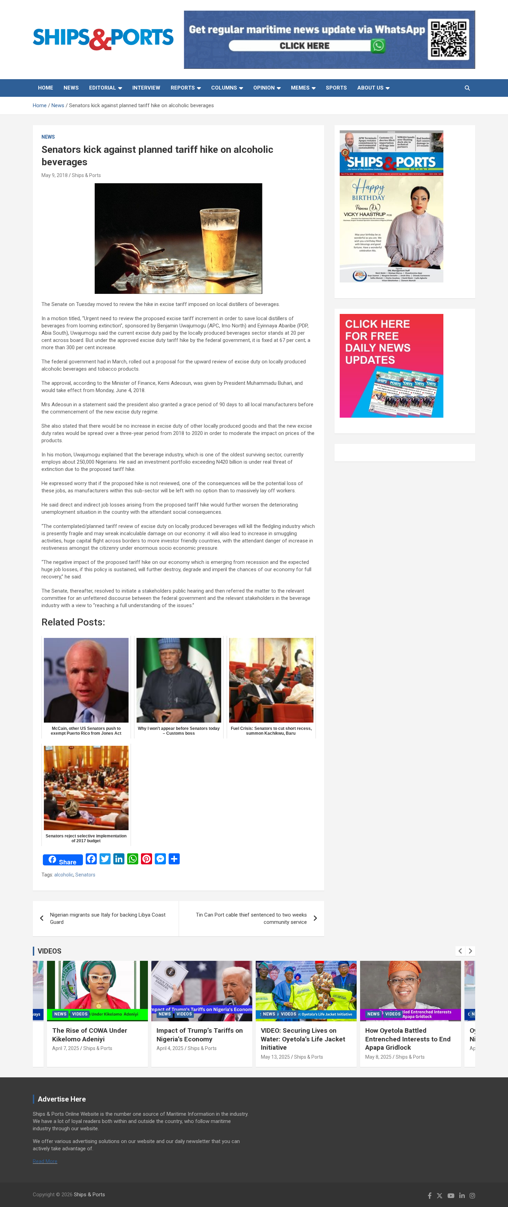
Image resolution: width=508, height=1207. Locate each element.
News (71, 88)
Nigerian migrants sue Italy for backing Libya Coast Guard (108, 918)
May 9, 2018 (54, 175)
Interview (146, 88)
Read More (45, 1161)
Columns (224, 88)
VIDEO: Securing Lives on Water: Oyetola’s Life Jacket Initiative (303, 1039)
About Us (370, 88)
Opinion (264, 88)
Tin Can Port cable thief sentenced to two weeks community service (251, 918)
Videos (79, 1014)
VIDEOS (50, 951)
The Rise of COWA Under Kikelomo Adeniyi (89, 1035)
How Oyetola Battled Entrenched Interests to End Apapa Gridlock (408, 1039)
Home (45, 88)
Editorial (102, 88)
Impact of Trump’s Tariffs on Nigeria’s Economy (200, 1035)
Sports (336, 88)
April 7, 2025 (65, 1048)
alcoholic (63, 875)
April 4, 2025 (170, 1048)
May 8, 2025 (378, 1057)
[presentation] (460, 951)
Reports (183, 88)
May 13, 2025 (275, 1057)
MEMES (300, 88)
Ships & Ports (86, 175)
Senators (85, 875)
